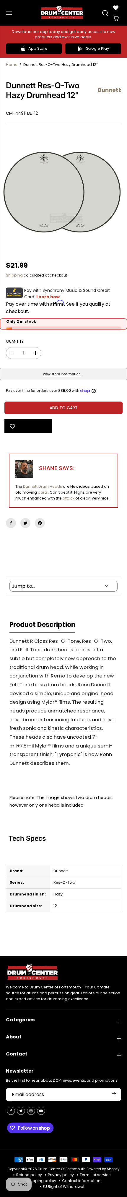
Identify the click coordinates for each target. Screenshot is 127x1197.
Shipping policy (41, 1180)
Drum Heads (50, 486)
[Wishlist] (115, 7)
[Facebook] (11, 523)
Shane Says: (56, 468)
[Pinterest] (40, 523)
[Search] (105, 13)
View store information (62, 374)
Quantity (15, 341)
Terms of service (95, 1174)
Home (11, 64)
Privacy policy (61, 1174)
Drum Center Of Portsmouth (62, 1169)
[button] (9, 13)
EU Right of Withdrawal (63, 1186)
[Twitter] (25, 523)
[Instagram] (31, 1111)
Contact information (81, 1180)
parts (43, 492)
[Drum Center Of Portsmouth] (62, 12)
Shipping (14, 275)
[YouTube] (41, 1111)
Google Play (97, 48)
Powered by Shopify (103, 1169)
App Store (38, 48)
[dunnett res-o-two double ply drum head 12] (63, 192)
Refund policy (29, 1174)
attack (68, 498)
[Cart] (115, 18)
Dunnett (30, 486)
